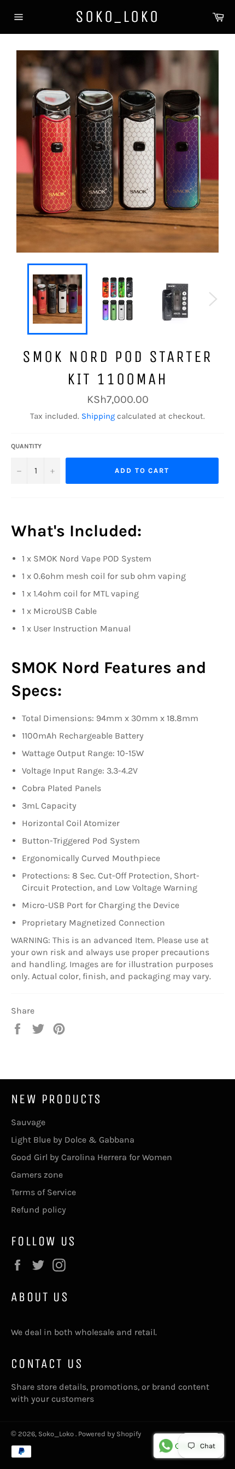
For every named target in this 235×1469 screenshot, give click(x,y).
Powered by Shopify (109, 1434)
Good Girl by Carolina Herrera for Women (91, 1157)
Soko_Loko (117, 16)
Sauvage (28, 1122)
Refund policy (38, 1209)
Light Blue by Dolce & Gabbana (72, 1139)
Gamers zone (37, 1174)
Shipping (98, 416)
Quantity (26, 446)
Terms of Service (43, 1192)
